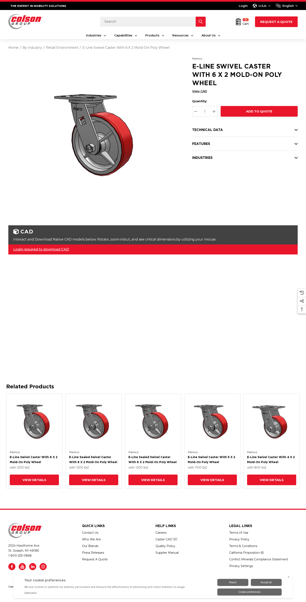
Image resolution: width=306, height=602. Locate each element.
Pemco (197, 58)
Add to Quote (259, 111)
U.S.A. (263, 6)
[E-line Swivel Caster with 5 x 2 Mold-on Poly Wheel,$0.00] (212, 421)
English (288, 6)
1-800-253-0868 (20, 555)
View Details (34, 480)
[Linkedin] (32, 566)
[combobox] (287, 6)
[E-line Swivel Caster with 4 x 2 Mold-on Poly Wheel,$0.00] (271, 421)
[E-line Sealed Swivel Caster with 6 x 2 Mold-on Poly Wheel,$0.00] (93, 421)
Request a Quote (276, 22)
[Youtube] (22, 566)
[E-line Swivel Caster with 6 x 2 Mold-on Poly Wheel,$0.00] (34, 421)
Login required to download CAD (41, 249)
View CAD (199, 91)
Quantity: (199, 101)
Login (243, 6)
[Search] (201, 22)
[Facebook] (11, 566)
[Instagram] (43, 566)
